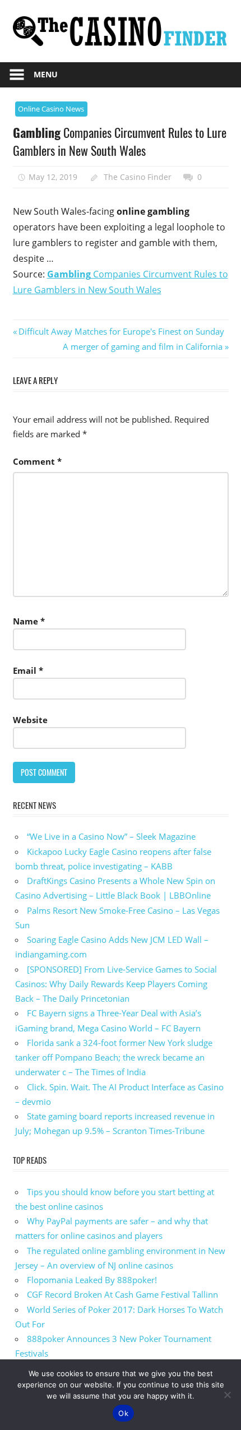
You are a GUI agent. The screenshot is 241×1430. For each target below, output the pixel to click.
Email (28, 670)
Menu (46, 74)
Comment (37, 461)
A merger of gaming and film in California (143, 346)
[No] (227, 1394)
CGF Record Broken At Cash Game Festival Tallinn (122, 1294)
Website (30, 719)
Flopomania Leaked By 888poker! (92, 1279)
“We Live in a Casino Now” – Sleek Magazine (111, 836)
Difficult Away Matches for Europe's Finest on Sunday (121, 331)
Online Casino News (51, 109)
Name (29, 621)
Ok (123, 1413)
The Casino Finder (138, 177)
